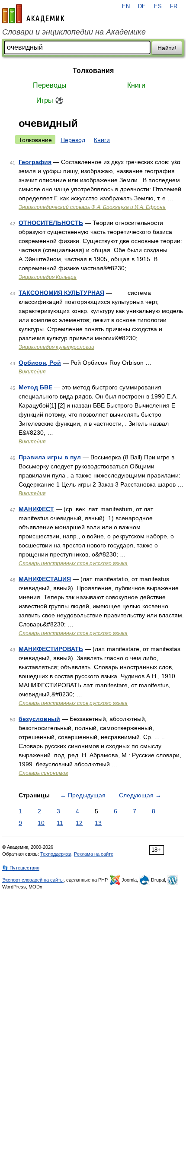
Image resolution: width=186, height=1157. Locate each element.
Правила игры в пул (50, 457)
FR (173, 6)
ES (158, 6)
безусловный (39, 718)
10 (41, 822)
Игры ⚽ (50, 100)
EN (126, 6)
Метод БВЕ (35, 387)
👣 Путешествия (20, 867)
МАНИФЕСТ (36, 509)
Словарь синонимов (43, 773)
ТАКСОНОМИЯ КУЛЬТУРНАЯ (61, 292)
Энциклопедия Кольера (48, 277)
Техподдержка (55, 854)
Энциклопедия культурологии (56, 347)
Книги (136, 85)
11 (60, 822)
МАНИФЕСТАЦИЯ (45, 578)
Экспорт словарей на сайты (33, 879)
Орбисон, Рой (40, 362)
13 (98, 822)
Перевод (73, 139)
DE (142, 6)
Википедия (32, 372)
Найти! (166, 47)
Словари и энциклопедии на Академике (74, 32)
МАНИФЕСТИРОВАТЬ (51, 648)
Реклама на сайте (93, 854)
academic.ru (33, 13)
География (35, 161)
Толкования (93, 70)
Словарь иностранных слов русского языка (73, 563)
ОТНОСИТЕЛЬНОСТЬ (51, 222)
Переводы (50, 85)
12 (79, 822)
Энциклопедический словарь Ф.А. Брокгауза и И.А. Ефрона (92, 207)
